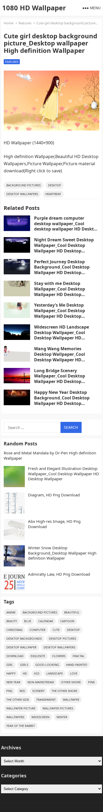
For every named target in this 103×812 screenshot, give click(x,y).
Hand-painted (76, 665)
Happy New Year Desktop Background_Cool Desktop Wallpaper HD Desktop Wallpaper (62, 400)
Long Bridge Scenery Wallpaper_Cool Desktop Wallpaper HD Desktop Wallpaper (59, 379)
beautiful (71, 612)
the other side (17, 700)
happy (11, 673)
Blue (27, 621)
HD (25, 673)
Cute (56, 630)
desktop (54, 185)
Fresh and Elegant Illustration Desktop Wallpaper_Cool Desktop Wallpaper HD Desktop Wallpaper (63, 473)
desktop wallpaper (21, 647)
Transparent (46, 700)
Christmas (14, 630)
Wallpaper (71, 700)
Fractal (79, 656)
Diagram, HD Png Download (54, 494)
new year (13, 682)
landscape (54, 673)
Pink (91, 682)
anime (11, 612)
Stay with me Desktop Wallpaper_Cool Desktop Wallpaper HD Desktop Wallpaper (59, 291)
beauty (11, 621)
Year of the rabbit (20, 726)
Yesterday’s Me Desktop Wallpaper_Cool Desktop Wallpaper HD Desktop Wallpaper (59, 313)
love (73, 673)
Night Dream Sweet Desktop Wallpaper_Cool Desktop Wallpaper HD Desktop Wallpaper (64, 248)
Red (22, 691)
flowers (58, 656)
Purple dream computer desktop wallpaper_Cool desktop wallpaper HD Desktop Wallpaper (66, 226)
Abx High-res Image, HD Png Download (54, 524)
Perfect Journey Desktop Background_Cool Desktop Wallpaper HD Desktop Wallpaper (62, 270)
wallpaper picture (20, 708)
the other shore (64, 691)
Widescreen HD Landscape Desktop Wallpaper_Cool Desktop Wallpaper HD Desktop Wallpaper (61, 335)
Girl (9, 665)
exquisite (38, 656)
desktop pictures (62, 638)
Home (8, 23)
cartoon (67, 621)
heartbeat (53, 194)
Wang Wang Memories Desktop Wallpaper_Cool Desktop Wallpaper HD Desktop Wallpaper (59, 357)
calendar (45, 621)
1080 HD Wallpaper (34, 7)
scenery (38, 691)
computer (37, 630)
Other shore (71, 682)
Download (15, 656)
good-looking (47, 665)
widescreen (40, 717)
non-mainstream (40, 682)
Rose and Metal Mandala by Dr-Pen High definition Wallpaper (50, 455)
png (9, 691)
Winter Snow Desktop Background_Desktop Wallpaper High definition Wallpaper (62, 553)
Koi (36, 673)
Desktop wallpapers (22, 194)
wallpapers (15, 717)
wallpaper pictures (58, 708)
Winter (62, 717)
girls (24, 665)
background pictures (23, 185)
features (24, 23)
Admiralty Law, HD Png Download (59, 574)
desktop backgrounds (24, 638)
